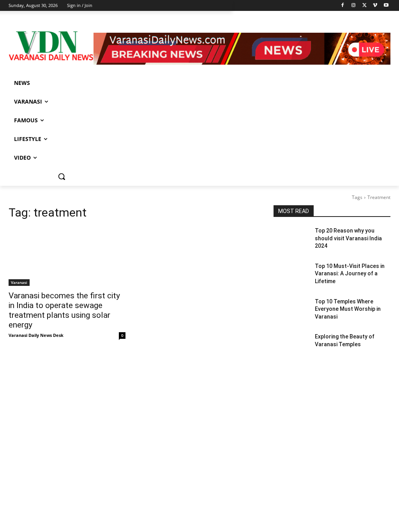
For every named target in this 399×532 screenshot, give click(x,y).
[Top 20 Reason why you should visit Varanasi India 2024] (291, 239)
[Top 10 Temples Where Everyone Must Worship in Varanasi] (291, 310)
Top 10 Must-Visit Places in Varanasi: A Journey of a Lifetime (350, 273)
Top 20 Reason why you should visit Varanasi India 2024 (348, 238)
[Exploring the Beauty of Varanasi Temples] (291, 345)
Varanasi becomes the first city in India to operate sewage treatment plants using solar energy (64, 310)
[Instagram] (353, 5)
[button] (61, 176)
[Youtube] (385, 5)
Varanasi (19, 282)
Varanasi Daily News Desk (36, 335)
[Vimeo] (375, 5)
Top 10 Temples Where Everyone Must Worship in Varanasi (348, 309)
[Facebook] (342, 5)
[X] (364, 5)
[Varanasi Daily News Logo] (51, 46)
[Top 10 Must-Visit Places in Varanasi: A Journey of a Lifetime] (291, 274)
